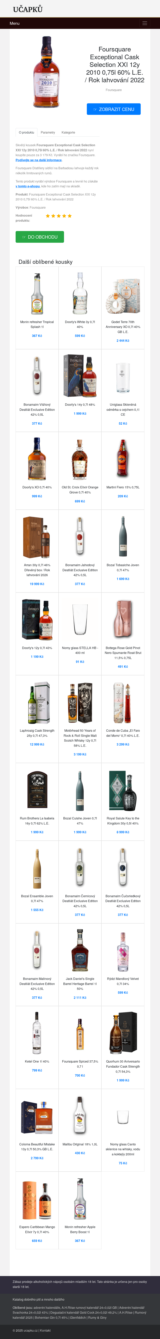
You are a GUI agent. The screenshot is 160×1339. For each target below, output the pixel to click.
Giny (103, 1317)
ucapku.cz (31, 1330)
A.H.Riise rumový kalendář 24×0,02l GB (89, 1307)
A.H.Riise (125, 1312)
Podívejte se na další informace (39, 160)
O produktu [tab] (26, 132)
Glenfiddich (78, 1317)
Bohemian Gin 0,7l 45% (51, 1317)
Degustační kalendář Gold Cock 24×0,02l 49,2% (83, 1312)
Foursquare (114, 90)
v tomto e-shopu (28, 186)
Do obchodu (43, 237)
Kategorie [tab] (68, 132)
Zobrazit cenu (116, 109)
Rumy (92, 1317)
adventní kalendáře (47, 1307)
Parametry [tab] (48, 132)
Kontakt (45, 1330)
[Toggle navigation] (144, 23)
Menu (15, 23)
